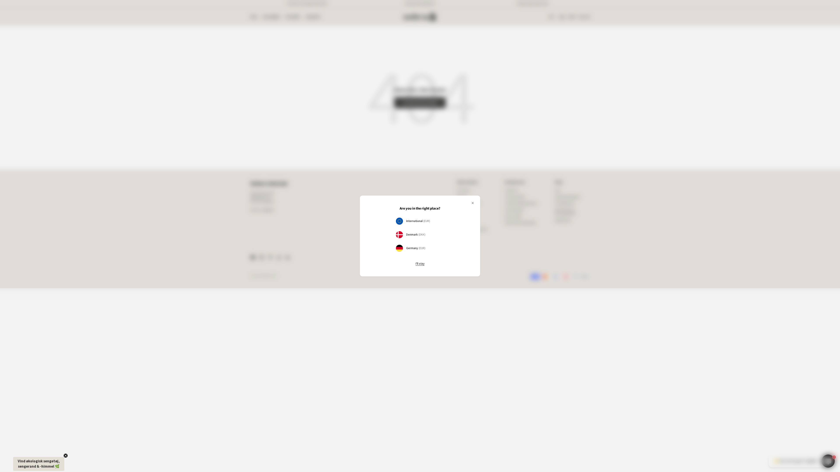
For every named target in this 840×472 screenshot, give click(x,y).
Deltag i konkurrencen (458, 248)
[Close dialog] (491, 194)
